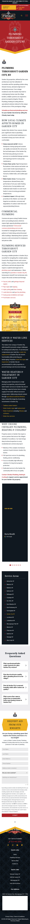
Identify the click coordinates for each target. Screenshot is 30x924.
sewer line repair (21, 359)
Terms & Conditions (19, 916)
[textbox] (13, 772)
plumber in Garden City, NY (19, 272)
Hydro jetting (7, 289)
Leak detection (7, 292)
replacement (21, 408)
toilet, (9, 281)
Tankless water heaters (10, 405)
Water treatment (8, 411)
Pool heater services (9, 297)
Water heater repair (9, 408)
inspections (5, 362)
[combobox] (15, 772)
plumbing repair (6, 270)
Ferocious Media (15, 921)
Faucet (5, 281)
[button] (21, 15)
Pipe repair (6, 287)
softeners (6, 413)
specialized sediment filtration (16, 396)
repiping (14, 287)
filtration (21, 411)
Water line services (9, 416)
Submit (15, 815)
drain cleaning (18, 289)
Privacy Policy (9, 916)
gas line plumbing (20, 292)
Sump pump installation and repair (13, 295)
